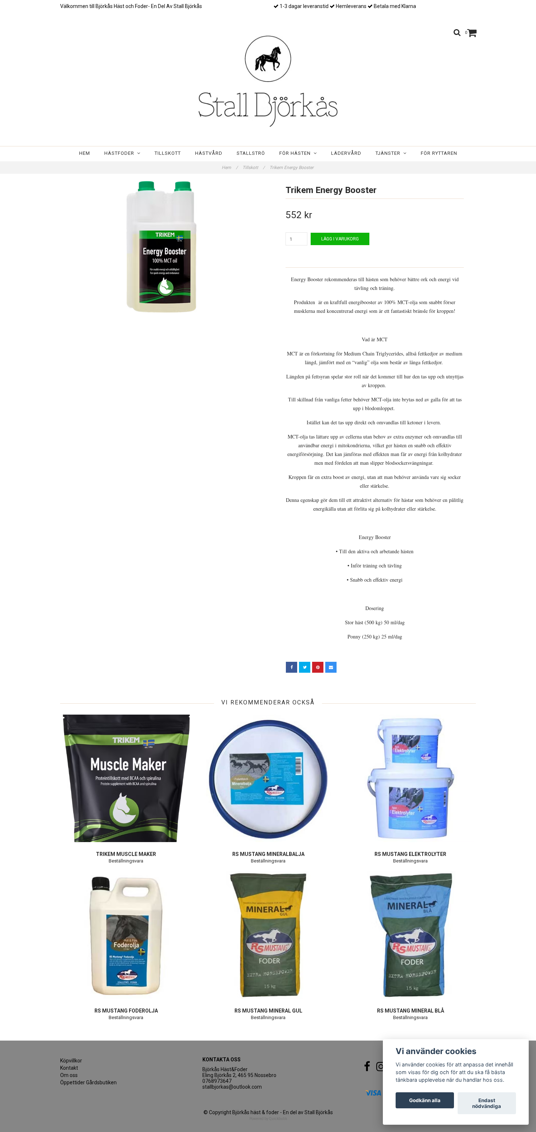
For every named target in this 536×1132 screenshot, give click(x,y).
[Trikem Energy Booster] (161, 247)
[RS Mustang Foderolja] (126, 935)
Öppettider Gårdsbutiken (88, 1082)
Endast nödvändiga (486, 1103)
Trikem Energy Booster (292, 167)
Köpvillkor (71, 1061)
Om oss (69, 1075)
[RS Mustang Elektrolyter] (410, 778)
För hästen (296, 153)
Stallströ (251, 153)
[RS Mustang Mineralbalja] (268, 778)
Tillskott (168, 153)
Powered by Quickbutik (268, 1119)
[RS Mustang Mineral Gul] (268, 935)
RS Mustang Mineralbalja (268, 854)
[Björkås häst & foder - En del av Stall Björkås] (268, 81)
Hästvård (208, 153)
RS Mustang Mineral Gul (268, 1011)
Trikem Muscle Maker (126, 854)
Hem (84, 153)
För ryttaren (439, 153)
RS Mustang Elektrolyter (410, 854)
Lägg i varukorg (340, 238)
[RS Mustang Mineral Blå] (410, 935)
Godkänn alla (424, 1100)
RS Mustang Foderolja (126, 1011)
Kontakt (69, 1068)
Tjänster (389, 153)
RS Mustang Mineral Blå (410, 1011)
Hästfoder (120, 153)
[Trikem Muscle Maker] (126, 778)
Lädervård (346, 153)
